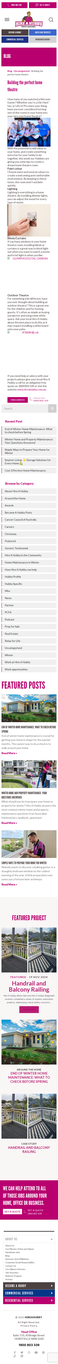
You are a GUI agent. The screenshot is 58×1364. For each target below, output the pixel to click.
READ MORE (29, 1009)
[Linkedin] (22, 1356)
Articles (9, 1279)
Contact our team (39, 398)
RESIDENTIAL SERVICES (19, 1300)
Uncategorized (22, 71)
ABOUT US (11, 1239)
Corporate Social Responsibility (19, 1262)
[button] (29, 1239)
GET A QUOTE (45, 5)
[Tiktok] (14, 1356)
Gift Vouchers (11, 1272)
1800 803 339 (16, 5)
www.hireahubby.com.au (31, 389)
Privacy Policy (29, 1325)
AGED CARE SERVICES (43, 32)
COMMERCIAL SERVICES (14, 39)
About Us (9, 1245)
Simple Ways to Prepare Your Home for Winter (24, 863)
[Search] (52, 408)
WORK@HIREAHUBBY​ (42, 39)
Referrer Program (13, 1276)
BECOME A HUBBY (15, 32)
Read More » (9, 753)
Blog (9, 71)
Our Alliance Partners (15, 1269)
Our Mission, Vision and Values (19, 1249)
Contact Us (10, 1266)
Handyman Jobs (12, 1252)
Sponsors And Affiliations (17, 1259)
